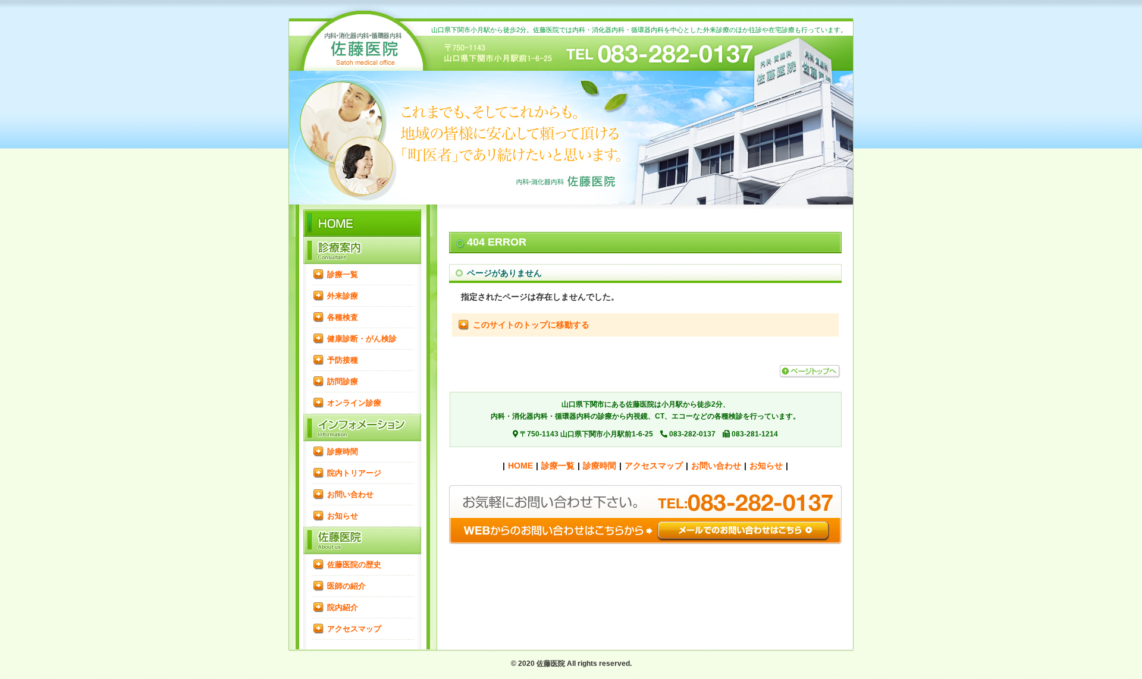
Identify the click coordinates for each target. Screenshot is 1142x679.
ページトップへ (809, 371)
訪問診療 (342, 381)
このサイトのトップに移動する (531, 324)
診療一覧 (342, 274)
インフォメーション (362, 427)
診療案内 (362, 250)
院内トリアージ (354, 473)
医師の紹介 (346, 585)
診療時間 (342, 451)
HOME (362, 50)
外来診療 (342, 295)
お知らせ (342, 515)
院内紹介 (342, 607)
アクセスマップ (354, 628)
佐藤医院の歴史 (354, 564)
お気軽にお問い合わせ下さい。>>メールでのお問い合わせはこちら (645, 514)
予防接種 (342, 360)
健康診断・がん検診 (362, 338)
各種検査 (342, 317)
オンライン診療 (354, 402)
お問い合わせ (350, 494)
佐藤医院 (362, 540)
